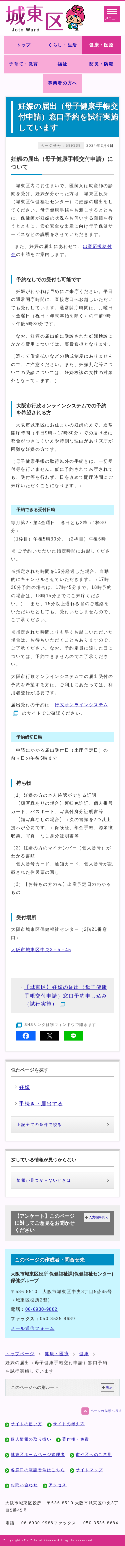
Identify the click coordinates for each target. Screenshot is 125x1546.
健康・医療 (57, 1353)
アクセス (58, 1485)
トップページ (20, 1353)
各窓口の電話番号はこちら (38, 1470)
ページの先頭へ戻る (106, 1411)
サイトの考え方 (69, 1424)
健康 (84, 1353)
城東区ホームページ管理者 (38, 1455)
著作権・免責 (75, 1439)
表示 (109, 1387)
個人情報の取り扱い (31, 1439)
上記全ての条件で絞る (39, 1125)
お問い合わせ (24, 1485)
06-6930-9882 (41, 1309)
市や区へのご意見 (94, 1455)
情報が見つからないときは (44, 1180)
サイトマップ (89, 1470)
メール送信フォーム (32, 1328)
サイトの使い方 (26, 1424)
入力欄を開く (99, 1217)
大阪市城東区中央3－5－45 (41, 949)
